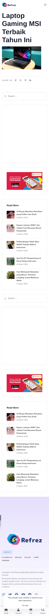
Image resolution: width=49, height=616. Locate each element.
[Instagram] (3, 594)
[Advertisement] (24, 133)
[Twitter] (10, 594)
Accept (25, 605)
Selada (28, 557)
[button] (46, 5)
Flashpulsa (7, 557)
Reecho (18, 557)
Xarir (36, 557)
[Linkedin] (30, 80)
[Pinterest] (25, 80)
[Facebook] (16, 80)
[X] (21, 80)
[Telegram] (29, 594)
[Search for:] (24, 96)
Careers (5, 560)
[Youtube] (23, 594)
